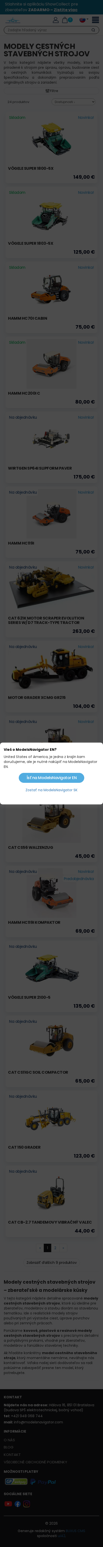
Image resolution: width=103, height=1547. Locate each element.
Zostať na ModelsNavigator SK (52, 790)
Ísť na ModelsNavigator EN (51, 778)
